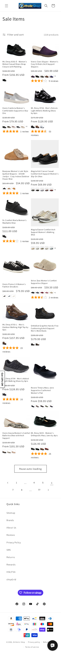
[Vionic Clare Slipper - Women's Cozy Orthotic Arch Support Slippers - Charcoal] (42, 76)
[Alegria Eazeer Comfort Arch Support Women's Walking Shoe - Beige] (33, 248)
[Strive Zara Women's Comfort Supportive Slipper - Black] (33, 293)
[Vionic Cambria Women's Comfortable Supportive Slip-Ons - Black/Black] (4, 127)
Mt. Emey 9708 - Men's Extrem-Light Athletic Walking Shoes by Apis (44, 110)
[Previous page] (7, 482)
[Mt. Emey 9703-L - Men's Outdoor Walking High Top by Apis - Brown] (4, 343)
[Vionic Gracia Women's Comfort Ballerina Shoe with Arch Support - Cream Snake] (9, 451)
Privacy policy (34, 642)
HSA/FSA (11, 571)
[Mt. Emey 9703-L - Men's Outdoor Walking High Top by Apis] (16, 312)
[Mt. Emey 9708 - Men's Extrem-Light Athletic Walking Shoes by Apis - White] (42, 127)
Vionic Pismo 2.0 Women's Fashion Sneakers (14, 285)
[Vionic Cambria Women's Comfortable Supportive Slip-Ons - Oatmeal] (23, 127)
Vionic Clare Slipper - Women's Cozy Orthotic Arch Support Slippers (44, 64)
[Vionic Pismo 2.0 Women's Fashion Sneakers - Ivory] (14, 296)
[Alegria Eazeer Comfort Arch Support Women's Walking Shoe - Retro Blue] (51, 248)
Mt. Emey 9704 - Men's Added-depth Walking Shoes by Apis (15, 379)
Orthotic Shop (19, 642)
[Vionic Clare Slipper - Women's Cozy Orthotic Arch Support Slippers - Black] (37, 76)
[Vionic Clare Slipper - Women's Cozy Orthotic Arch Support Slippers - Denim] (51, 76)
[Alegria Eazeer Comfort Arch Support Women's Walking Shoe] (45, 212)
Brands (10, 520)
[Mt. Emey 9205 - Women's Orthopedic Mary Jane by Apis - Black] (33, 449)
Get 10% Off (2, 379)
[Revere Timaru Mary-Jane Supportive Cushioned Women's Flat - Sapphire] (51, 406)
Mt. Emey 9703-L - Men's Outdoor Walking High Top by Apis (15, 327)
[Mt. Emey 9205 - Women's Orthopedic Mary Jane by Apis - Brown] (42, 449)
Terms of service (32, 647)
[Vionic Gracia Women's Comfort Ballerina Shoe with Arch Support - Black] (4, 451)
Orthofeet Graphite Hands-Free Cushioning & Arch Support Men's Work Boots (45, 328)
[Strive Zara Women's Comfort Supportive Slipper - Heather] (47, 293)
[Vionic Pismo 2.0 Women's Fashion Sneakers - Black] (4, 296)
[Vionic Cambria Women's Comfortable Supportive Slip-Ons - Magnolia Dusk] (14, 127)
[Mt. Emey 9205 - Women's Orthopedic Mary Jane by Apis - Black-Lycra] (37, 449)
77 (39, 489)
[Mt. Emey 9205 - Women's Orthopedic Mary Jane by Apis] (45, 420)
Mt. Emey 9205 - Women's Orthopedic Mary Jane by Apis (44, 434)
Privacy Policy (14, 542)
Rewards (11, 564)
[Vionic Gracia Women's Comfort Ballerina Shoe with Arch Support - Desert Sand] (14, 451)
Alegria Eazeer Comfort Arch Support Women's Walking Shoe (43, 232)
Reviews (11, 534)
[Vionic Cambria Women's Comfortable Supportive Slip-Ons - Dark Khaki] (9, 127)
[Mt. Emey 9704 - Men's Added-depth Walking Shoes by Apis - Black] (4, 394)
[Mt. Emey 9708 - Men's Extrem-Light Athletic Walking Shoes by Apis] (45, 95)
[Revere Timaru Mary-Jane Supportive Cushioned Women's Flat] (45, 370)
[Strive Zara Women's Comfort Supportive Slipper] (45, 265)
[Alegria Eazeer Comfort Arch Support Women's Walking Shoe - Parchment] (47, 248)
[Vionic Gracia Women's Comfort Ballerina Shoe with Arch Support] (16, 420)
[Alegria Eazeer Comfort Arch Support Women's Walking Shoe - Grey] (37, 248)
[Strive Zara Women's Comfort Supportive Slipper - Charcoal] (37, 293)
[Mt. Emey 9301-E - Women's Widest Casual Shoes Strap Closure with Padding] (16, 49)
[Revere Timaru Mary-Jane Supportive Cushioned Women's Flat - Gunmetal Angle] (42, 406)
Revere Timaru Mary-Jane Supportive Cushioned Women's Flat (42, 390)
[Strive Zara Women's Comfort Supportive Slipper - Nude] (51, 293)
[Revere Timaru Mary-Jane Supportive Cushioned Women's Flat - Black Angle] (33, 406)
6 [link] (51, 482)
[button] (6, 5)
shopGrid (11, 579)
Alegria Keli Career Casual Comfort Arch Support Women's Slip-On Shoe (45, 173)
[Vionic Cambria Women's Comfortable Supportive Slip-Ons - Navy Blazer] (18, 127)
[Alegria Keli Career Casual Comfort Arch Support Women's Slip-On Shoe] (45, 154)
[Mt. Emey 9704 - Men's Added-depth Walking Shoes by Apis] (16, 366)
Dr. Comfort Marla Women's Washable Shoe (14, 221)
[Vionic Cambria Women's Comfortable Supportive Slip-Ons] (16, 95)
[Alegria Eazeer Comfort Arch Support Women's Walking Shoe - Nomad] (42, 248)
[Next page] (48, 490)
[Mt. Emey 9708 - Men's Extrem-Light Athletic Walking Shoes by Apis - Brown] (37, 127)
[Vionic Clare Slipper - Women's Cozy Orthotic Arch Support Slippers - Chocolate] (47, 76)
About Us (11, 527)
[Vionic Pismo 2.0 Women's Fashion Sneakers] (16, 267)
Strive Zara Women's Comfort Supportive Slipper (44, 281)
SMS (9, 549)
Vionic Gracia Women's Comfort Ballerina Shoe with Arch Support (16, 435)
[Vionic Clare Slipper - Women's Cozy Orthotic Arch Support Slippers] (45, 49)
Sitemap (11, 512)
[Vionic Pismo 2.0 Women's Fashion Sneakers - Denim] (9, 296)
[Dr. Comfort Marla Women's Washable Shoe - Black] (4, 236)
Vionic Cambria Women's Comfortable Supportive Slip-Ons (15, 110)
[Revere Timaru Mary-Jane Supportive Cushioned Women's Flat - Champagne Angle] (37, 406)
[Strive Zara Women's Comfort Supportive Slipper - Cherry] (42, 293)
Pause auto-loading (30, 468)
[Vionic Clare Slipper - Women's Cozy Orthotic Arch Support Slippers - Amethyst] (33, 76)
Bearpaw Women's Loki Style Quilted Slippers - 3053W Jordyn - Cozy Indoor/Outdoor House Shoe (15, 175)
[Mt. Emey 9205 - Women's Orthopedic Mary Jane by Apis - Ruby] (47, 449)
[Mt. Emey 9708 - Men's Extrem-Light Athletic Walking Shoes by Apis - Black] (33, 127)
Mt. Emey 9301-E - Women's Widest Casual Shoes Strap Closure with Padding (14, 64)
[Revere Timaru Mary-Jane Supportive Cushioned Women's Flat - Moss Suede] (47, 406)
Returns (11, 557)
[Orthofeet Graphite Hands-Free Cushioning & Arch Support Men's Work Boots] (45, 312)
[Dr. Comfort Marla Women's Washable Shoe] (16, 207)
